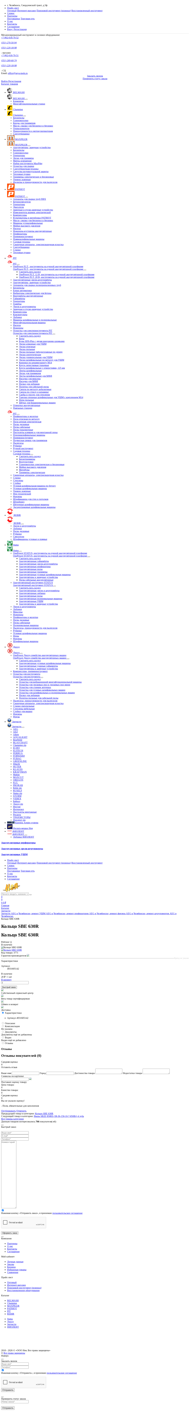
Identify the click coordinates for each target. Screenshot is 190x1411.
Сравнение (12, 1272)
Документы (11, 1032)
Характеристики (13, 1013)
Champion (12, 1303)
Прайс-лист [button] (13, 8)
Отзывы (9, 1043)
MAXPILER (13, 1306)
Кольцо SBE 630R (44, 1113)
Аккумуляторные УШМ (14, 854)
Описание (10, 1023)
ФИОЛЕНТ (13, 1327)
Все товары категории (12, 1119)
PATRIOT (12, 1308)
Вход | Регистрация (17, 29)
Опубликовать (8, 1111)
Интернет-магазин (26, 10)
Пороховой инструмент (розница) (54, 10)
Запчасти (11, 1324)
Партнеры (12, 1243)
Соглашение (13, 26)
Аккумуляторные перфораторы (18, 842)
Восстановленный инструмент (87, 10)
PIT (9, 1311)
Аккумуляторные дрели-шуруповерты (22, 848)
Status (10, 1319)
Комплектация (12, 1026)
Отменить (21, 1111)
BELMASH (13, 1300)
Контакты (12, 24)
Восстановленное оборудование (23, 1290)
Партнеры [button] (12, 16)
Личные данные (15, 1261)
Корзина (11, 1267)
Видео (8, 1037)
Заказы (10, 1264)
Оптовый (12, 10)
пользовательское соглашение (67, 1213)
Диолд (10, 1321)
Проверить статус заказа (95, 78)
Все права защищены (14, 1353)
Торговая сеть (28, 18)
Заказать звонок (95, 76)
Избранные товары (16, 1269)
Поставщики (13, 18)
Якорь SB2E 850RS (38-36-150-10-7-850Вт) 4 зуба (59, 1116)
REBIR (10, 1314)
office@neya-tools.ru (18, 73)
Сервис (11, 13)
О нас (10, 21)
